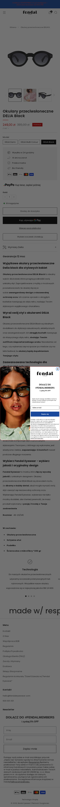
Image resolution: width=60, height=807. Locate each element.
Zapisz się (45, 414)
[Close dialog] (57, 369)
